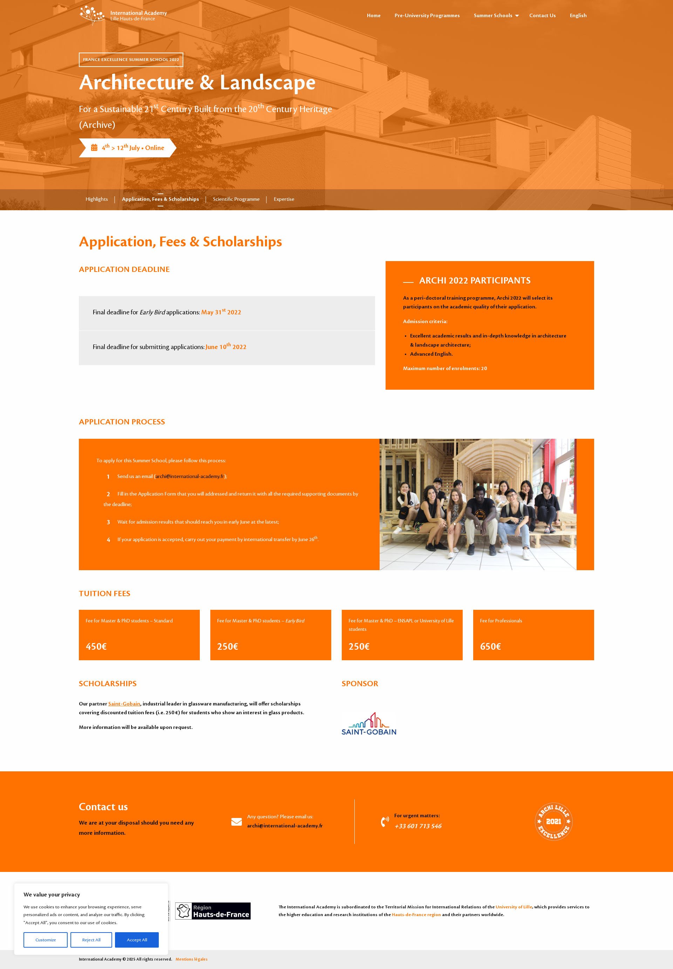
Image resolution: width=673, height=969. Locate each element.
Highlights (97, 199)
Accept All (137, 939)
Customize (45, 939)
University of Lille (514, 907)
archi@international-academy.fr (190, 476)
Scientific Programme (236, 199)
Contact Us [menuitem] (542, 16)
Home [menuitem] (374, 16)
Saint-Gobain (124, 704)
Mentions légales (192, 959)
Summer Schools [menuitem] (493, 16)
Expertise (284, 199)
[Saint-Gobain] (375, 722)
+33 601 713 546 (417, 826)
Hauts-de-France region (416, 914)
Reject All (91, 939)
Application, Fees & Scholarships (160, 199)
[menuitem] (578, 15)
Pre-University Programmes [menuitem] (427, 16)
